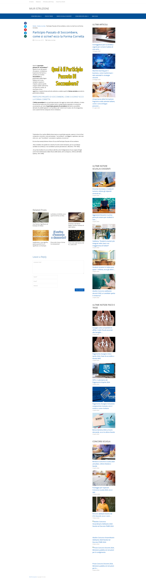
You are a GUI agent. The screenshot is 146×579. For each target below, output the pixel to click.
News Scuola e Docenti (64, 16)
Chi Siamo (31, 1)
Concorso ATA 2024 (81, 16)
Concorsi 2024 (35, 16)
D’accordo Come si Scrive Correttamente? (58, 243)
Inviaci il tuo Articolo (60, 1)
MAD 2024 (95, 16)
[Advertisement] (58, 53)
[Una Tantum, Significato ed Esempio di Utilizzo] (41, 217)
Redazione (38, 1)
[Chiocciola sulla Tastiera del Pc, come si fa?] (76, 235)
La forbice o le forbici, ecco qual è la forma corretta (58, 215)
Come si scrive (41, 26)
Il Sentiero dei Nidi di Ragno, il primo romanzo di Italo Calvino (76, 225)
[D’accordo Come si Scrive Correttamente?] (59, 235)
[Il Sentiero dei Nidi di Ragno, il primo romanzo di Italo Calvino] (76, 217)
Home (34, 26)
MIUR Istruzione (39, 8)
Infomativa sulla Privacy (48, 1)
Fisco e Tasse (49, 16)
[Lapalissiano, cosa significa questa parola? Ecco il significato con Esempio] (41, 235)
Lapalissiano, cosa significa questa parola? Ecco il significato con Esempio (40, 244)
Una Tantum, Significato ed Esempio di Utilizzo (40, 225)
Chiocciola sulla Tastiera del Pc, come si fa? (76, 243)
